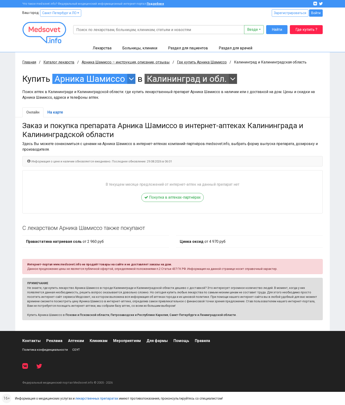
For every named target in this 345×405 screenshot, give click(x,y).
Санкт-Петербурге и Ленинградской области (202, 315)
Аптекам (76, 340)
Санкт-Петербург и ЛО (59, 13)
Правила (202, 340)
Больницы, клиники (139, 48)
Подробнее (155, 3)
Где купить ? (306, 29)
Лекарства (102, 48)
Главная (29, 62)
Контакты (31, 340)
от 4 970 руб (203, 241)
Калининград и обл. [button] (187, 79)
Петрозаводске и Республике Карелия (139, 315)
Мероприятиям (127, 340)
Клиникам (98, 340)
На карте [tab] (55, 112)
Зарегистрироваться (290, 13)
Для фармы (157, 340)
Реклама (54, 340)
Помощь (181, 340)
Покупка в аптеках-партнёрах (174, 197)
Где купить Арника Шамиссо (202, 62)
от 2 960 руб (65, 241)
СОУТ (76, 349)
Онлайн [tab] (32, 112)
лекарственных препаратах (96, 398)
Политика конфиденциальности (45, 349)
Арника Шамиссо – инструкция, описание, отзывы (126, 62)
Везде (252, 29)
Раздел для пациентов (188, 48)
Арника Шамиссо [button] (89, 79)
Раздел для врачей (235, 48)
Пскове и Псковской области (87, 315)
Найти (277, 29)
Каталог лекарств (58, 62)
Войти (316, 13)
